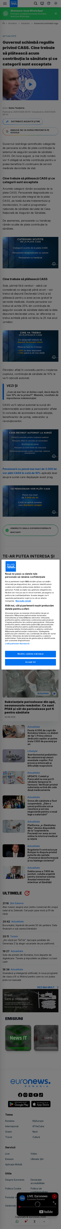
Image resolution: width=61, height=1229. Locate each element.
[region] (30, 614)
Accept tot (30, 662)
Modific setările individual (30, 654)
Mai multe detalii (23, 601)
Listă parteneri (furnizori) (17, 644)
